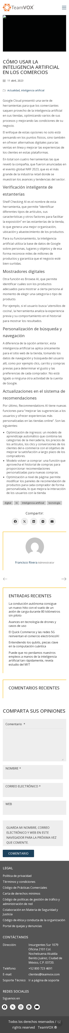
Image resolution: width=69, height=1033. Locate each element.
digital (8, 503)
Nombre (13, 768)
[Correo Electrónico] (52, 521)
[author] (35, 547)
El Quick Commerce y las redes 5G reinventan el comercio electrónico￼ (34, 634)
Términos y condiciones (19, 882)
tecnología (54, 503)
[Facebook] (15, 521)
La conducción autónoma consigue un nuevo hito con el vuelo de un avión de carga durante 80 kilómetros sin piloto (34, 609)
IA (17, 503)
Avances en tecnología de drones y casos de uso (32, 624)
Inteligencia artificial (33, 503)
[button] (64, 7)
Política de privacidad (17, 876)
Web (9, 804)
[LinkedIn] (33, 521)
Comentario (15, 724)
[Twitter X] (24, 521)
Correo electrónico (23, 786)
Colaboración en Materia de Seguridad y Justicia (30, 912)
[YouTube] (37, 1007)
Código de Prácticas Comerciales (25, 888)
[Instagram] (21, 1007)
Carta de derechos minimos (21, 893)
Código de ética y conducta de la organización (34, 920)
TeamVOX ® (47, 1027)
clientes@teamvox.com (44, 974)
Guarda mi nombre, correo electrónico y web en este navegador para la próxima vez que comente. (31, 835)
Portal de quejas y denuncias (22, 926)
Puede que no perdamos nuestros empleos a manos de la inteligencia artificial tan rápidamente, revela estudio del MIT (33, 659)
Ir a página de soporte (44, 980)
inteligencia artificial (32, 90)
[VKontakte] (43, 521)
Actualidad (13, 90)
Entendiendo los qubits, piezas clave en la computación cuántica (33, 644)
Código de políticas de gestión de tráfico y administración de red (31, 901)
